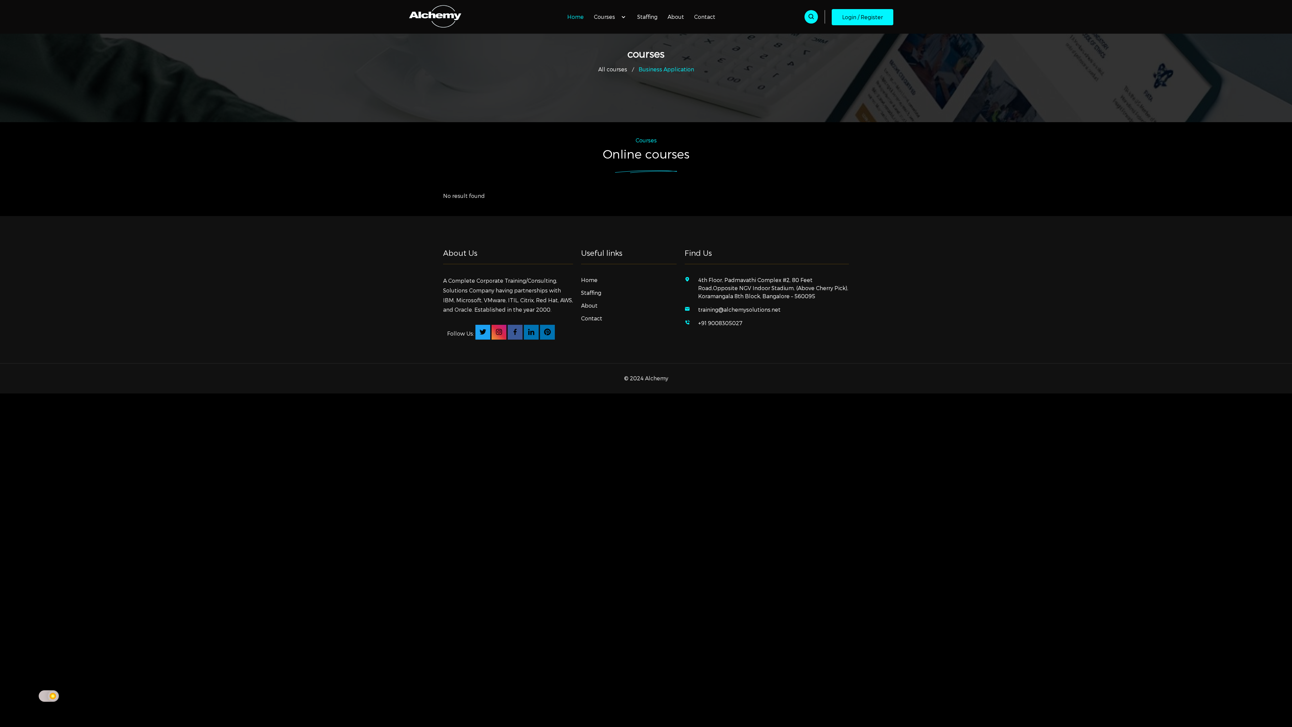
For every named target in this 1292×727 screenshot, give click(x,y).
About (676, 16)
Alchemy (656, 378)
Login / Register (862, 17)
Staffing (647, 16)
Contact (704, 16)
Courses (605, 16)
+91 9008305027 (720, 323)
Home (575, 16)
